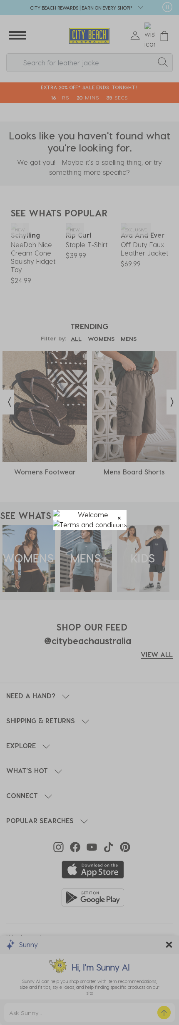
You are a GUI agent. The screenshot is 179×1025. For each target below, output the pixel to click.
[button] (119, 517)
